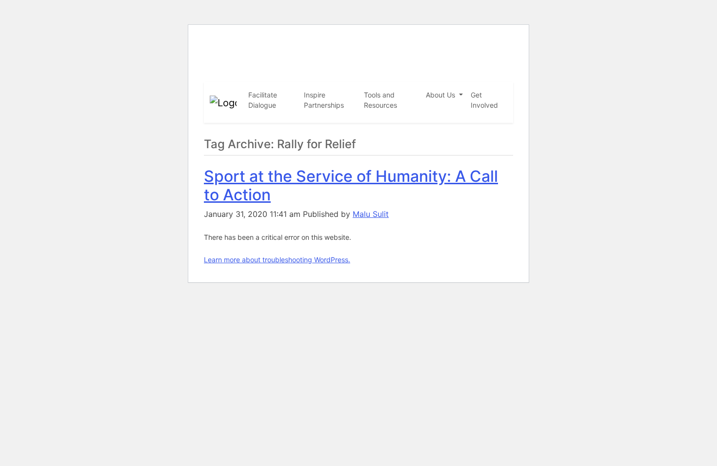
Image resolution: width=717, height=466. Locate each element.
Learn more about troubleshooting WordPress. (277, 259)
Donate (451, 73)
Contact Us (486, 73)
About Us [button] (441, 95)
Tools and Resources (380, 100)
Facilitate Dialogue (262, 100)
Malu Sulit (371, 214)
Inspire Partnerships (324, 100)
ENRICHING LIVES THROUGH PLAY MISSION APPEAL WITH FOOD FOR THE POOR (350, 49)
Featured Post (412, 73)
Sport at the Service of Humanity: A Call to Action (351, 185)
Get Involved (484, 100)
